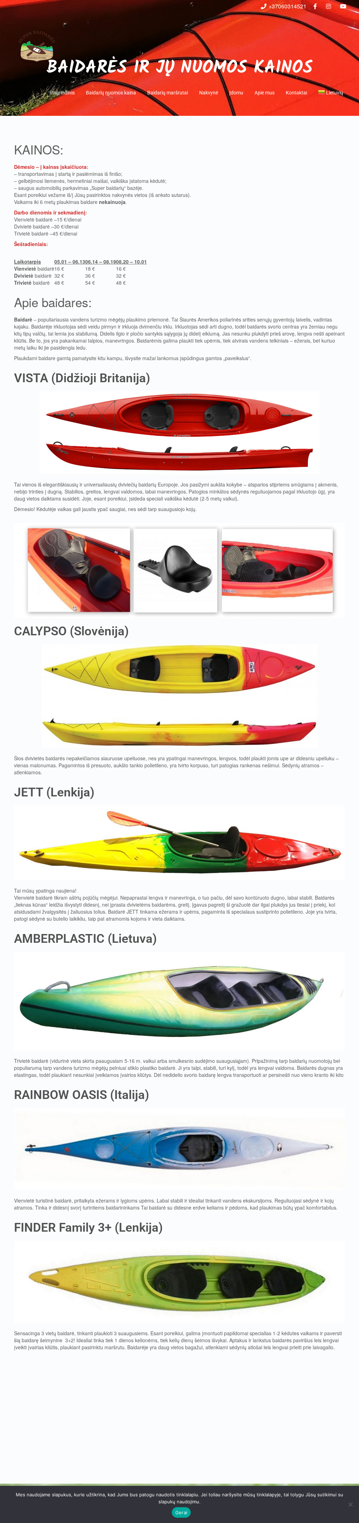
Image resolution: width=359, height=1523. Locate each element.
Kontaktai (296, 92)
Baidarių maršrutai (167, 92)
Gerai (181, 1512)
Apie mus (265, 92)
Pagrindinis (62, 92)
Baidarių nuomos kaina (111, 92)
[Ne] (350, 1504)
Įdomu (236, 92)
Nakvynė (208, 92)
